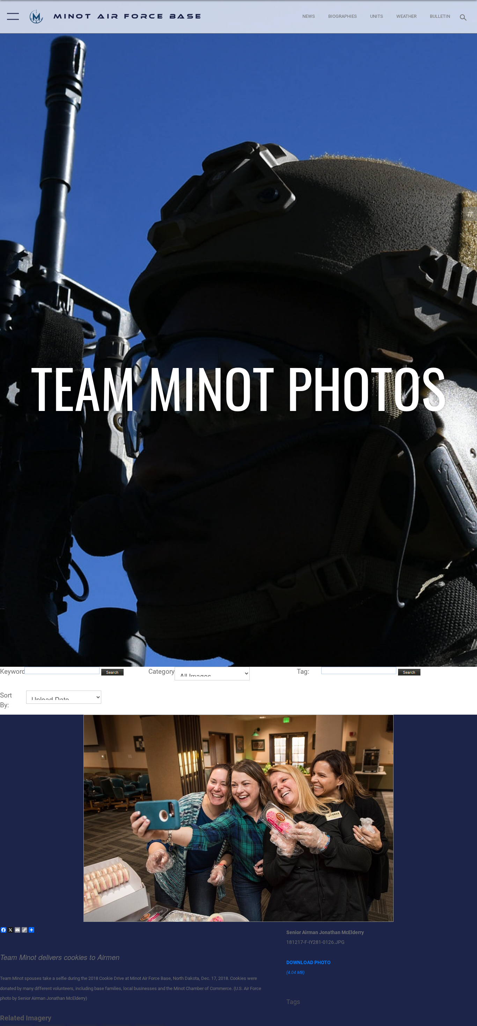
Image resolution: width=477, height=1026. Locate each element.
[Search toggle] (464, 16)
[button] (11, 16)
